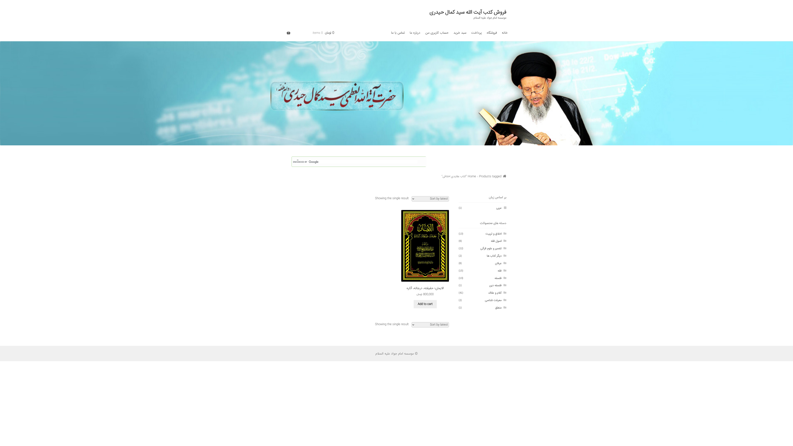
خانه (505, 33)
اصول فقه (496, 241)
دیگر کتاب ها (494, 256)
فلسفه (498, 278)
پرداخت (476, 33)
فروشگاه (492, 33)
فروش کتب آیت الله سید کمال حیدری (468, 12)
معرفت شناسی (493, 300)
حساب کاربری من (437, 33)
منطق (498, 308)
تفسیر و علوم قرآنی (491, 248)
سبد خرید (459, 33)
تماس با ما (398, 33)
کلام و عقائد (495, 293)
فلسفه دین (495, 285)
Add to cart (425, 304)
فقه (500, 271)
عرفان (498, 263)
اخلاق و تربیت (494, 234)
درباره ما (415, 33)
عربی (499, 208)
